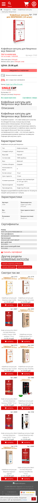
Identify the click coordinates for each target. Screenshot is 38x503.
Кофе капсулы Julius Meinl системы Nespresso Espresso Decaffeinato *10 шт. (26, 471)
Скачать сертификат (12, 252)
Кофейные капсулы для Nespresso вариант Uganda (9, 472)
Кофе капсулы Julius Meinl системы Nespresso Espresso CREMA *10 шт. (9, 401)
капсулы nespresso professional (12, 264)
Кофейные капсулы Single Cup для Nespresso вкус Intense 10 (26, 435)
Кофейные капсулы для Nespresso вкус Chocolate (26, 299)
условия (24, 500)
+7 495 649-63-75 (11, 492)
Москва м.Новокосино (11, 494)
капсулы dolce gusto (8, 267)
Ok (34, 499)
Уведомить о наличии (19, 71)
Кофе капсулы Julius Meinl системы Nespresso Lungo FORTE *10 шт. (9, 435)
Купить (10, 305)
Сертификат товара (30, 98)
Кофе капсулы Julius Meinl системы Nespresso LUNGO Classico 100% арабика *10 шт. (9, 333)
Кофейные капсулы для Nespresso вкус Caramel (9, 368)
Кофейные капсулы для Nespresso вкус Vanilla (9, 299)
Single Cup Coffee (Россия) (14, 84)
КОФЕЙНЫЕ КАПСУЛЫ (15, 259)
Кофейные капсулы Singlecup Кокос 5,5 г (25, 335)
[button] (34, 4)
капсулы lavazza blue (24, 267)
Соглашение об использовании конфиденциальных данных (19, 488)
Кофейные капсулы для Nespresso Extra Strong (25, 402)
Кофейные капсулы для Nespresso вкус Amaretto (26, 368)
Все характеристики (8, 98)
